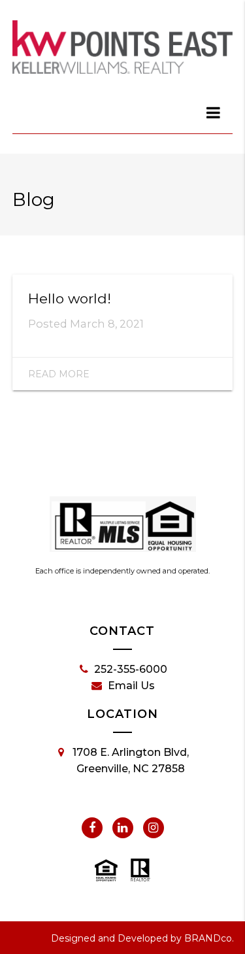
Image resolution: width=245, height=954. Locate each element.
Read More (59, 374)
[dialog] (213, 112)
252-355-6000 (130, 669)
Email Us (131, 685)
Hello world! (69, 298)
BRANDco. (209, 938)
